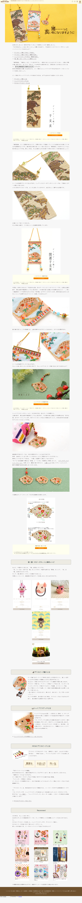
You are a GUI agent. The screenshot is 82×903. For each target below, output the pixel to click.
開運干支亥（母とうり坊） (41, 546)
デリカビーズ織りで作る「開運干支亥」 (26, 54)
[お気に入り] (75, 1)
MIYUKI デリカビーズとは (22, 83)
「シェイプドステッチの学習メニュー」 (22, 553)
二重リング (48, 463)
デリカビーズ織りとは (20, 79)
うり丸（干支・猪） (41, 661)
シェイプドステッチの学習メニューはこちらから (28, 736)
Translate (20, 896)
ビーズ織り (22, 794)
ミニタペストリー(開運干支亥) (41, 276)
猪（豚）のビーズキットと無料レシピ (25, 59)
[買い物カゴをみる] (72, 1)
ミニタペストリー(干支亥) (54, 133)
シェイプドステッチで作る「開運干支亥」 (26, 56)
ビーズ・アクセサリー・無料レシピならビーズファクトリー (41, 892)
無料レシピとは (25, 140)
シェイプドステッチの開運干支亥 (41, 402)
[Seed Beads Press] (77, 1)
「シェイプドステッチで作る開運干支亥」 (39, 553)
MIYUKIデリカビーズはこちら (23, 801)
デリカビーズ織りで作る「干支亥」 (24, 52)
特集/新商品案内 (14, 0)
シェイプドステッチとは (21, 81)
